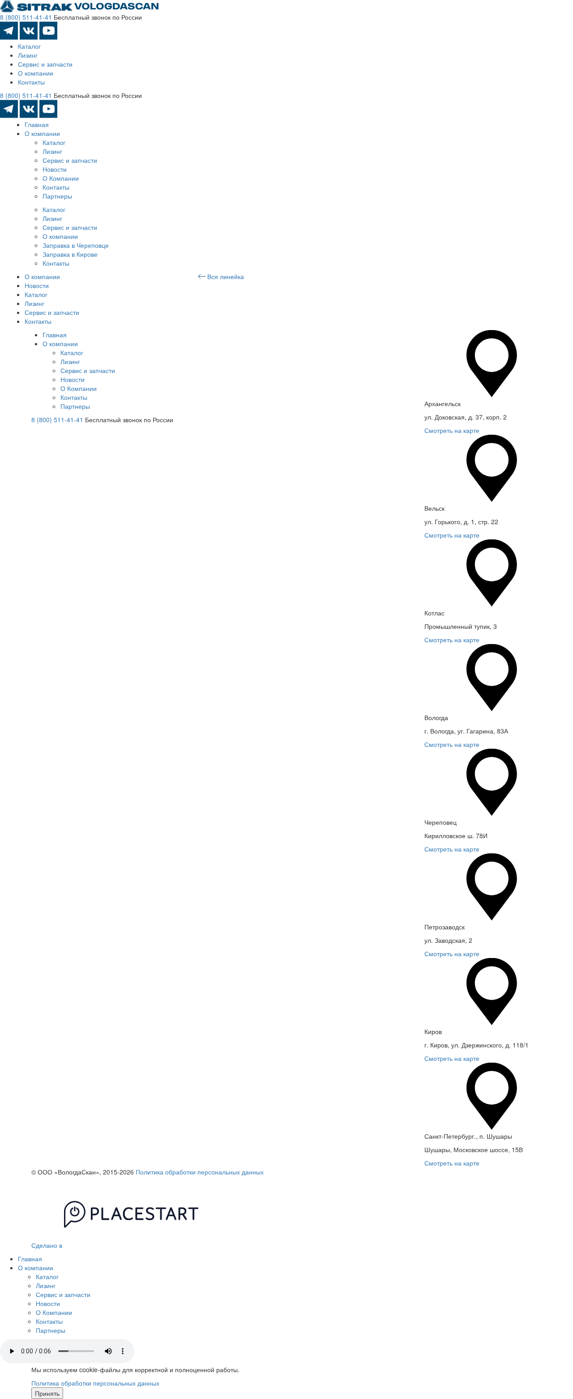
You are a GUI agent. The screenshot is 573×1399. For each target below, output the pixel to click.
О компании (35, 72)
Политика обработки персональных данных (200, 1171)
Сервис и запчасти (45, 63)
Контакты (31, 81)
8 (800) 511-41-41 (26, 17)
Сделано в (47, 1245)
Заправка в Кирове (70, 254)
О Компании (61, 178)
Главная (37, 124)
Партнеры (57, 195)
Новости (55, 169)
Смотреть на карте (451, 430)
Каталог (29, 46)
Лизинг (28, 55)
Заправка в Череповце (76, 245)
